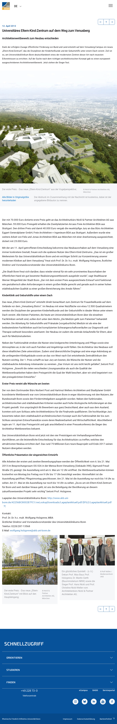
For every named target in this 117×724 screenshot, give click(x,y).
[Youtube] (103, 702)
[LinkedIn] (94, 702)
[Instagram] (75, 702)
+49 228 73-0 (29, 690)
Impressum (67, 719)
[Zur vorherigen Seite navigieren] (101, 22)
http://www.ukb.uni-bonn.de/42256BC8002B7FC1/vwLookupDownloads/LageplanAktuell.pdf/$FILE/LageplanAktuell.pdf (57, 500)
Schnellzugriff (24, 644)
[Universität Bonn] (6, 6)
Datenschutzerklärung (86, 719)
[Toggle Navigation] (111, 6)
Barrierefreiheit (106, 719)
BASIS (95, 690)
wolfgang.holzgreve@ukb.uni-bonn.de (30, 530)
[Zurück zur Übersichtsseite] (106, 22)
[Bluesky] (84, 702)
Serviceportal (109, 690)
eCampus (83, 690)
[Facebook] (112, 702)
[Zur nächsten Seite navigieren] (112, 22)
